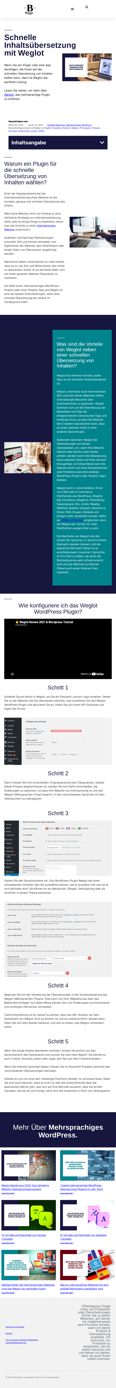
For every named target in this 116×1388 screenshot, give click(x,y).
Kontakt (9, 1333)
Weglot (9, 94)
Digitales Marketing (56, 125)
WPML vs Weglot (72, 520)
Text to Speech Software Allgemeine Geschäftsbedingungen (22, 1341)
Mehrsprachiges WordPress (79, 125)
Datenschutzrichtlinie (15, 1327)
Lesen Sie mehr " (8, 1193)
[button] (72, 9)
